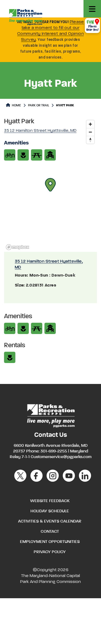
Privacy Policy (50, 552)
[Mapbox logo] (17, 247)
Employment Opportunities (50, 542)
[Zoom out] (90, 132)
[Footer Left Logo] (50, 415)
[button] (50, 184)
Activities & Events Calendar (49, 521)
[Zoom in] (90, 124)
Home (16, 105)
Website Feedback (49, 501)
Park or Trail (38, 105)
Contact (50, 531)
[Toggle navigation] (92, 8)
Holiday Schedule (49, 511)
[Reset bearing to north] (90, 140)
